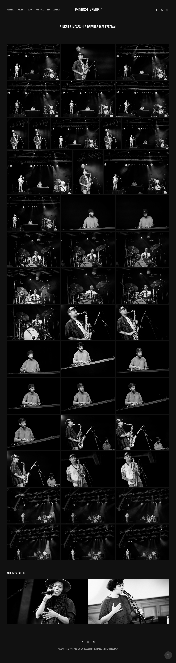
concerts (21, 9)
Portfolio (40, 9)
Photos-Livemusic (88, 9)
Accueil (10, 9)
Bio (48, 9)
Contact (56, 9)
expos (30, 9)
